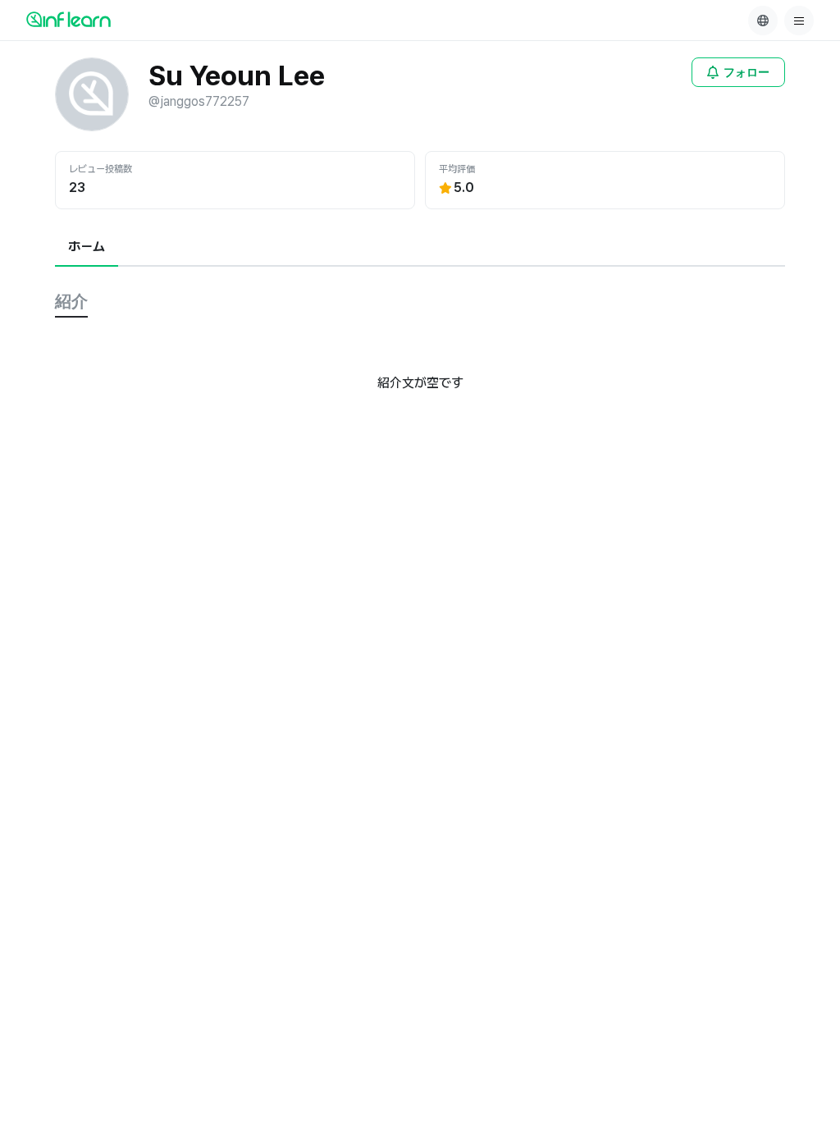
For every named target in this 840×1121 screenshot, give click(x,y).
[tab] (86, 248)
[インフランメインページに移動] (68, 19)
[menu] (799, 20)
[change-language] (763, 20)
